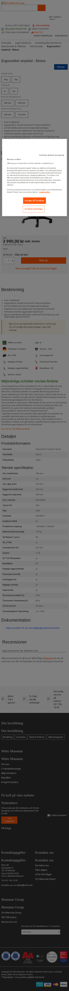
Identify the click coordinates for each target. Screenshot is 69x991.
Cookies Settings (34, 209)
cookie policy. (44, 192)
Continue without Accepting (51, 155)
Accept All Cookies (34, 200)
